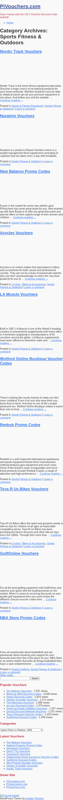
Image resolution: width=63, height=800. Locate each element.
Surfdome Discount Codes (21, 717)
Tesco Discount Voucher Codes (24, 714)
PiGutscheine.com (16, 784)
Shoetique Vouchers (18, 748)
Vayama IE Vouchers (18, 754)
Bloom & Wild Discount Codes (23, 694)
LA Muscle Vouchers (19, 294)
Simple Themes (35, 798)
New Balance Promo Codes (25, 171)
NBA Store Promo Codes (22, 618)
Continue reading (11, 100)
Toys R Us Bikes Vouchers (24, 489)
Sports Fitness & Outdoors (26, 161)
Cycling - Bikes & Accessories (28, 284)
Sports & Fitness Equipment (27, 106)
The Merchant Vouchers (20, 702)
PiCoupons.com (15, 781)
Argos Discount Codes (19, 696)
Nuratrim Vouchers (17, 116)
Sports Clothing (20, 669)
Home (9, 22)
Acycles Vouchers (16, 233)
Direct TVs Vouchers (18, 751)
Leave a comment (25, 108)
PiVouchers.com (20, 6)
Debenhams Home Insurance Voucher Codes (32, 757)
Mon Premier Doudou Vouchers (24, 762)
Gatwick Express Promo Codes (24, 745)
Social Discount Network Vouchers (26, 711)
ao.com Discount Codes (20, 705)
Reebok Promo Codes (20, 424)
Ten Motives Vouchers (19, 691)
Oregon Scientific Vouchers (22, 699)
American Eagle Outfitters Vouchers (26, 708)
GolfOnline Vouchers (19, 553)
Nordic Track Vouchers (21, 51)
